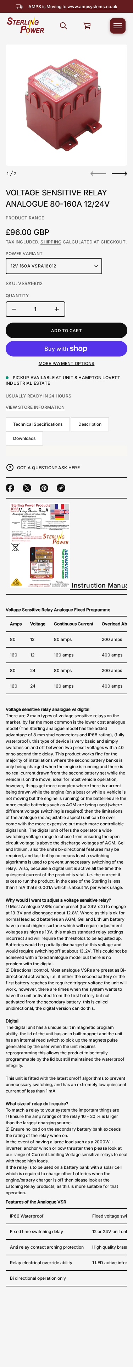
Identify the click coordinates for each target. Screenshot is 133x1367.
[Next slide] (119, 173)
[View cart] (87, 26)
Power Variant (24, 253)
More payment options (67, 363)
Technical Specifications (37, 424)
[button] (63, 26)
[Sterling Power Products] (25, 26)
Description (89, 424)
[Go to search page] (63, 26)
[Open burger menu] (118, 26)
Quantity (17, 295)
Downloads (24, 438)
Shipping (50, 241)
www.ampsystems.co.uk (92, 6)
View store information (35, 407)
